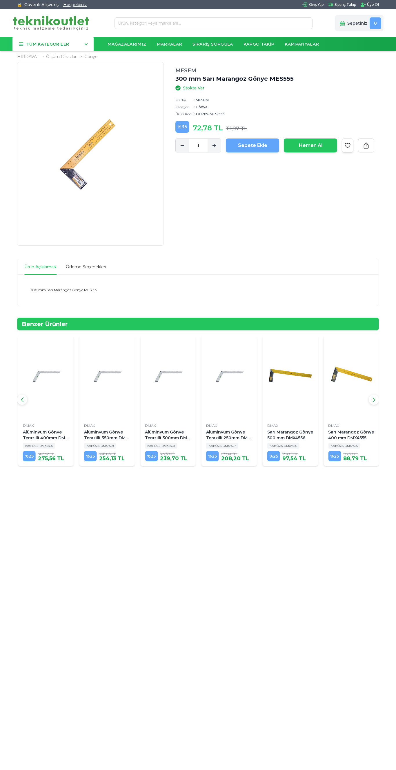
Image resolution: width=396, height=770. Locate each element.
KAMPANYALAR (302, 44)
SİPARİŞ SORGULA (212, 44)
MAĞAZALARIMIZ (127, 44)
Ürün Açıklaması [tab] (40, 266)
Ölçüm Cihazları (61, 56)
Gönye (91, 56)
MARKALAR (169, 44)
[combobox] (211, 23)
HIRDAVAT (28, 56)
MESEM (185, 70)
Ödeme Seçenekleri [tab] (86, 266)
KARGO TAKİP (259, 44)
